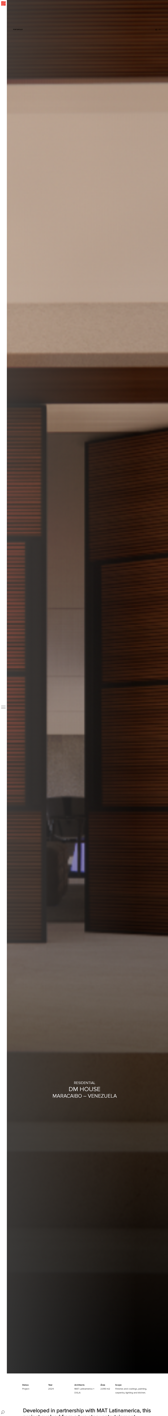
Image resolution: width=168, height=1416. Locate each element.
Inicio (1, 0)
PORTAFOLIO (18, 29)
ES (156, 29)
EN (160, 29)
